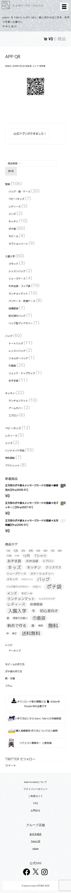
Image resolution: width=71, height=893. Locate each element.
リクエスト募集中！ (35, 743)
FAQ (35, 803)
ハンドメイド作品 (14, 450)
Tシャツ (40, 555)
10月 (9, 555)
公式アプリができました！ (30, 134)
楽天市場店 (35, 834)
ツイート (10, 765)
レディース (15, 206)
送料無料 (31, 633)
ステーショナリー (42, 574)
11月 (17, 556)
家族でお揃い (20, 618)
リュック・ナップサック (22, 373)
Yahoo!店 (35, 841)
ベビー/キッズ (16, 199)
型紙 (7, 184)
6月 (45, 550)
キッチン (13, 221)
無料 (53, 625)
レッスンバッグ (17, 271)
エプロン (13, 415)
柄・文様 (10, 678)
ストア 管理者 (39, 66)
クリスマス (53, 567)
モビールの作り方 (14, 664)
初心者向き (49, 610)
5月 (38, 550)
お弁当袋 (32, 561)
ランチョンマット (18, 293)
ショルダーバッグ (18, 358)
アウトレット (12, 465)
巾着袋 (12, 365)
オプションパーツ (18, 243)
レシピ (8, 645)
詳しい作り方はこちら (35, 718)
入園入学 (10, 256)
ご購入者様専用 (35, 730)
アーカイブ (15, 650)
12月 (26, 556)
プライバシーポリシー (35, 789)
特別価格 (10, 458)
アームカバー (16, 408)
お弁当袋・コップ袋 (19, 286)
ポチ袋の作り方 (13, 671)
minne (36, 848)
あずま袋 (13, 380)
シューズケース (17, 278)
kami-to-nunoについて (35, 782)
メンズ (12, 214)
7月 (52, 550)
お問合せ (35, 810)
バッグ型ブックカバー (21, 323)
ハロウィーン (27, 579)
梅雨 (40, 625)
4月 (31, 550)
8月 (60, 550)
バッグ (8, 336)
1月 (8, 550)
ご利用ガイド (35, 796)
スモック (13, 263)
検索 (11, 171)
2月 (16, 550)
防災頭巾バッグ (17, 315)
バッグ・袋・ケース (19, 191)
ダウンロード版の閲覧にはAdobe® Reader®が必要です (38, 704)
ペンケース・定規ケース (22, 301)
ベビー (37, 586)
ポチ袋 (12, 228)
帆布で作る (16, 625)
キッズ (14, 567)
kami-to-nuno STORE (29, 5)
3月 (23, 550)
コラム (8, 685)
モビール (13, 236)
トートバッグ (16, 343)
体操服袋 (13, 308)
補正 (14, 633)
